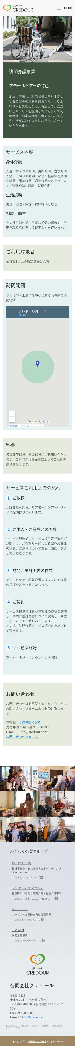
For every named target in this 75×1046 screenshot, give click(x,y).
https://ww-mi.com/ (26, 877)
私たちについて (11, 1025)
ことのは (18, 929)
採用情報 (45, 1025)
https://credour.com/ (26, 919)
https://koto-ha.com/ (27, 940)
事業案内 (24, 1025)
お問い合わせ (57, 1025)
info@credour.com (34, 1017)
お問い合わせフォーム (22, 736)
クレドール (20, 908)
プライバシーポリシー (14, 1028)
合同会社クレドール (37, 1041)
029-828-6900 (30, 722)
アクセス (35, 1025)
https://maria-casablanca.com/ (33, 898)
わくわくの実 (21, 862)
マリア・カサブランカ (28, 887)
